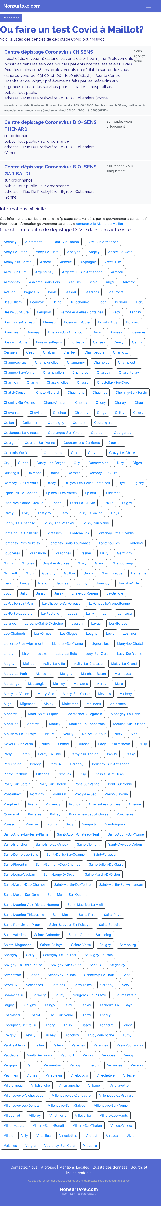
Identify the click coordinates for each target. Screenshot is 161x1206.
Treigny (10, 1035)
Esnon (56, 503)
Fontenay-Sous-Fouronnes (69, 543)
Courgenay (122, 433)
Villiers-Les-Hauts (114, 1115)
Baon (52, 292)
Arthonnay (12, 282)
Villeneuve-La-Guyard (116, 1095)
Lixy (25, 653)
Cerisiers (11, 352)
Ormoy (63, 744)
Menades (81, 684)
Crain (75, 453)
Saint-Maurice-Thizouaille (24, 915)
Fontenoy (135, 543)
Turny (127, 1035)
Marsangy (11, 684)
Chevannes (12, 412)
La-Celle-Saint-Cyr (19, 603)
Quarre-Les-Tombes (104, 804)
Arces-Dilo (112, 262)
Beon (102, 302)
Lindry (9, 653)
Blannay (135, 312)
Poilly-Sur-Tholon (52, 784)
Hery (7, 583)
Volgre (30, 1145)
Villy (24, 1135)
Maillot (28, 663)
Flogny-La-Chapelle (19, 523)
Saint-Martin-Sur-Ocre (21, 894)
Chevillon (37, 412)
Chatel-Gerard (47, 392)
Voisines (10, 1145)
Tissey (86, 1025)
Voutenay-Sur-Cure (59, 1145)
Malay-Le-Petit (15, 674)
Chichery (81, 412)
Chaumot (99, 392)
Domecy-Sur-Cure (103, 473)
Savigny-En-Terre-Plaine (23, 965)
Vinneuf (91, 1135)
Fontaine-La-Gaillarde (21, 533)
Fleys (115, 513)
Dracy (51, 483)
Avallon (9, 292)
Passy (130, 754)
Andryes (73, 252)
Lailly (90, 613)
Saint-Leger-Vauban (19, 874)
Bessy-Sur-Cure (16, 312)
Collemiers (30, 422)
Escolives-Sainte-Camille (23, 503)
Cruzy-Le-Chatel (122, 453)
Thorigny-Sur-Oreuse (20, 1025)
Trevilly (29, 1035)
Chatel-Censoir (16, 392)
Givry (82, 563)
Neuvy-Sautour (94, 734)
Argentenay (44, 272)
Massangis (36, 684)
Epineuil (91, 493)
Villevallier (83, 1115)
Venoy (129, 1055)
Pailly (143, 744)
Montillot (11, 724)
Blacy (116, 312)
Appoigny (88, 262)
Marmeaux (122, 674)
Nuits (46, 744)
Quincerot (11, 814)
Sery (125, 985)
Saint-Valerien (15, 935)
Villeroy (35, 1115)
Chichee (59, 412)
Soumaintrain (126, 995)
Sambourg (128, 945)
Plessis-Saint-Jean (109, 774)
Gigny (8, 563)
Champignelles (46, 362)
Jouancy (102, 583)
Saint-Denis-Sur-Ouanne (66, 854)
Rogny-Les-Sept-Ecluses (88, 814)
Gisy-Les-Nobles (56, 563)
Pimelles (64, 774)
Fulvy (104, 553)
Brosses (116, 332)
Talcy (68, 1005)
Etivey (9, 513)
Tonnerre (107, 1025)
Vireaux (112, 1135)
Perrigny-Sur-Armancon (110, 764)
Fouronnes (63, 553)
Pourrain (59, 794)
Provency (53, 804)
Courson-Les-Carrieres (82, 443)
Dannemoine (98, 463)
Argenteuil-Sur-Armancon (82, 272)
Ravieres (34, 814)
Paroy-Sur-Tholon (84, 754)
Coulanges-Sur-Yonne (65, 433)
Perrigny (76, 764)
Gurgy (88, 573)
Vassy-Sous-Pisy (130, 1045)
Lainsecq (125, 613)
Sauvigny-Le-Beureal (59, 955)
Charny (32, 382)
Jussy (58, 593)
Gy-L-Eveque (112, 573)
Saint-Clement (88, 844)
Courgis (10, 443)
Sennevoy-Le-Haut (99, 975)
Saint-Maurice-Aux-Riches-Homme (31, 904)
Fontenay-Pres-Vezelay (22, 543)
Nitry (118, 734)
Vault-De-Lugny (39, 1055)
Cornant (79, 422)
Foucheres (12, 553)
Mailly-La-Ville (53, 663)
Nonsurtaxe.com (21, 6)
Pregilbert (11, 804)
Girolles (28, 563)
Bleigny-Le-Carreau (19, 322)
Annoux (66, 262)
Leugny (91, 633)
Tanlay (86, 1005)
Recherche (11, 18)
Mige (8, 704)
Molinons (94, 704)
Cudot (23, 463)
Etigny (127, 503)
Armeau (117, 272)
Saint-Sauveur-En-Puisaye (69, 925)
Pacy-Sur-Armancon (114, 744)
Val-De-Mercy (15, 1045)
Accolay (10, 242)
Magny (9, 663)
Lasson (77, 623)
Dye (121, 483)
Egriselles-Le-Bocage (21, 493)
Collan (9, 422)
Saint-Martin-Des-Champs (24, 884)
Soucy (59, 995)
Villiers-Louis (14, 1125)
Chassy (82, 382)
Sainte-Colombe (47, 935)
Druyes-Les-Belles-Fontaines (87, 483)
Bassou (70, 292)
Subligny (29, 1005)
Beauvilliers (13, 302)
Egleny (138, 483)
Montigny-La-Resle (126, 714)
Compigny (56, 422)
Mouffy (54, 724)
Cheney (81, 402)
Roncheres (125, 814)
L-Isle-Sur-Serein (85, 593)
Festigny (44, 513)
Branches (11, 332)
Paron (25, 754)
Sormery (39, 995)
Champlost (126, 362)
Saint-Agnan (115, 824)
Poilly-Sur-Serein (17, 784)
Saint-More (61, 915)
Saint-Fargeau (104, 854)
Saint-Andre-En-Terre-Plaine (26, 834)
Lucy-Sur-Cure (96, 653)
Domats (74, 473)
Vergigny (11, 1065)
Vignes (31, 1075)
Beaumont (115, 292)
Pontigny (37, 794)
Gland (99, 563)
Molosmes (117, 704)
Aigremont (33, 242)
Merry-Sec (46, 694)
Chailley (69, 352)
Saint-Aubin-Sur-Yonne (126, 834)
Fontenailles (79, 533)
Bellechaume (80, 302)
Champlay (101, 362)
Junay (40, 593)
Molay (48, 704)
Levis (110, 633)
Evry (25, 513)
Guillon (69, 573)
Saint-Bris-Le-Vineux (52, 844)
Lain (106, 613)
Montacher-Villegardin (84, 714)
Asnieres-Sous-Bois (44, 282)
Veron (94, 1065)
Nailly (49, 734)
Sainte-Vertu (81, 945)
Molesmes (70, 704)
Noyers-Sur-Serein (18, 744)
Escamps (113, 493)
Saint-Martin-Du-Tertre (72, 884)
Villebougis (79, 1075)
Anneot (45, 262)
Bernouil (121, 302)
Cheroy (120, 402)
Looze (42, 653)
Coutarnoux (53, 453)
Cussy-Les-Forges (50, 463)
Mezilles (104, 694)
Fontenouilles (109, 543)
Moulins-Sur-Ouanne (129, 724)
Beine (57, 302)
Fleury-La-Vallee (89, 513)
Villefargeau (13, 1085)
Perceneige (12, 764)
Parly (8, 754)
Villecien (129, 1075)
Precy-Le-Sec (85, 794)
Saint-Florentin (15, 864)
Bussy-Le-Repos (49, 342)
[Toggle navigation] (148, 6)
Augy (110, 282)
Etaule (108, 503)
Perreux (55, 764)
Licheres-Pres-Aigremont (23, 643)
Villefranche (40, 1085)
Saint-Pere (87, 915)
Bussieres (138, 332)
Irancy (25, 583)
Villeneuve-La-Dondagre (71, 1095)
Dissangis (11, 473)
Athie (93, 282)
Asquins (74, 282)
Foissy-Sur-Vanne (96, 523)
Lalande (10, 623)
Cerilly (137, 342)
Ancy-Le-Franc (15, 252)
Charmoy (11, 382)
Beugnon (44, 312)
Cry (6, 463)
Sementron (12, 975)
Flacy (64, 513)
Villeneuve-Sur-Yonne (111, 1105)
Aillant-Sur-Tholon (64, 242)
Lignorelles (100, 643)
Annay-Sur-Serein (17, 262)
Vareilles (78, 1045)
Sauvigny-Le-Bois (99, 955)
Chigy (101, 412)
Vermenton (52, 1065)
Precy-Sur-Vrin (116, 794)
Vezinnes (11, 1075)
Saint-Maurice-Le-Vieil (85, 904)
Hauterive (138, 573)
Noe (134, 734)
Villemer (94, 1085)
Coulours (98, 433)
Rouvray (32, 824)
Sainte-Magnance (17, 945)
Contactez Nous (24, 1167)
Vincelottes (68, 1135)
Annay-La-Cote (120, 252)
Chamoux (120, 352)
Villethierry (57, 1115)
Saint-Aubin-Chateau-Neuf (78, 834)
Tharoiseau (12, 1015)
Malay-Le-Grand (124, 663)
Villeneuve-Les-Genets (21, 1105)
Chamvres (80, 372)
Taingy (50, 1005)
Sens (126, 975)
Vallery (57, 1045)
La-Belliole (114, 593)
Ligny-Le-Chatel (130, 643)
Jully (23, 593)
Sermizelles (83, 985)
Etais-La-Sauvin (82, 503)
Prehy (32, 804)
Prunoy (74, 804)
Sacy (70, 824)
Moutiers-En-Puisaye (20, 734)
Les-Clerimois (15, 633)
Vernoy (75, 1065)
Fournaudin (37, 553)
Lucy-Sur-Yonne (129, 653)
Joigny (82, 583)
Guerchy (48, 573)
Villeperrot (12, 1115)
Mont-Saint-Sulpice (43, 714)
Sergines (58, 985)
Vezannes (114, 1065)
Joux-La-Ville (128, 583)
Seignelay (117, 965)
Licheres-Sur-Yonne (67, 643)
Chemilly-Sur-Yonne (19, 402)
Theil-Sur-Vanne (61, 1015)
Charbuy (103, 372)
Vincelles (43, 1135)
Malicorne (43, 674)
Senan (34, 975)
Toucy (127, 1025)
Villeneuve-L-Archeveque (23, 1095)
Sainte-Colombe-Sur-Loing (90, 935)
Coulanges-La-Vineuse (21, 433)
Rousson (10, 824)
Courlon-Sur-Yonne (40, 443)
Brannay (33, 332)
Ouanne (84, 744)
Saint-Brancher (15, 844)
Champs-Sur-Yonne (19, 372)
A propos (48, 1167)
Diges (137, 463)
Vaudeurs (11, 1055)
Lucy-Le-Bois (66, 653)
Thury (67, 1025)
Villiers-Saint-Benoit (48, 1125)
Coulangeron (104, 422)
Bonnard (132, 322)
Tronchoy (71, 1035)
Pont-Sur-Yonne (120, 784)
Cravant (94, 453)
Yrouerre (90, 1145)
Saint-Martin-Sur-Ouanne (67, 894)
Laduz (72, 613)
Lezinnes (130, 633)
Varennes (100, 1045)
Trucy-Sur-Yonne (101, 1035)
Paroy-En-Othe (50, 754)
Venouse (108, 1055)
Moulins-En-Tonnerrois (87, 724)
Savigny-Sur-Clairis (66, 965)
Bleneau (49, 322)
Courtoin (115, 443)
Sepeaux (10, 985)
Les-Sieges (68, 633)
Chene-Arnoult (55, 402)
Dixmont (34, 473)
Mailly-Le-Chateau (88, 663)
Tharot (35, 1015)
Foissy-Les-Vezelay (59, 523)
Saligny (105, 945)
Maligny (66, 674)
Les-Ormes (42, 633)
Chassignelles (57, 382)
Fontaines (54, 533)
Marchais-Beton (93, 674)
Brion (97, 332)
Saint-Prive (112, 915)
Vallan (39, 1045)
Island (42, 583)
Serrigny (106, 985)
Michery (125, 694)
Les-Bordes (118, 623)
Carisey (99, 342)
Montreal (33, 724)
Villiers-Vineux (121, 1125)
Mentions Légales (74, 1167)
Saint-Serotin (109, 925)
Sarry (30, 955)
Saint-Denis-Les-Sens (21, 854)
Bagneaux (31, 292)
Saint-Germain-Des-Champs (58, 864)
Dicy (120, 463)
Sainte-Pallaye (51, 945)
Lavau (96, 623)
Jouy (8, 593)
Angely (94, 252)
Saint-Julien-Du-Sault (106, 864)
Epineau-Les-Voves (61, 493)
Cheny (101, 402)
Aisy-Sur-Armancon (102, 242)
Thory (50, 1025)
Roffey (55, 814)
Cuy (77, 463)
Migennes (27, 704)
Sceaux (95, 965)
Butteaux (77, 342)
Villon (8, 1135)
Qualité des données (109, 1167)
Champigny (76, 362)
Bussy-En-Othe (15, 342)
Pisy (82, 774)
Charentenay (129, 372)
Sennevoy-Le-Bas (62, 975)
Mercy (101, 684)
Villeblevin (54, 1075)
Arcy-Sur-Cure (15, 272)
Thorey (105, 1015)
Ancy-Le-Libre (47, 252)
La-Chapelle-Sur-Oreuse (61, 603)
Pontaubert (13, 794)
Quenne (135, 804)
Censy (118, 342)
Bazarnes (91, 292)
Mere (119, 684)
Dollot (54, 473)
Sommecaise (14, 995)
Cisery (138, 412)
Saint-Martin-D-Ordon (102, 874)
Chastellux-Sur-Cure (113, 382)
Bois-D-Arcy (108, 322)
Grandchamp (123, 563)
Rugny (52, 824)
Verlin (30, 1065)
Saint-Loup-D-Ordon (60, 874)
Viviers (132, 1135)
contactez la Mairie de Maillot (99, 224)
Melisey (59, 684)
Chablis (49, 352)
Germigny (124, 553)
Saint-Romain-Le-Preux (22, 925)
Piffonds (42, 774)
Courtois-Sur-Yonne (19, 453)
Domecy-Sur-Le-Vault (21, 483)
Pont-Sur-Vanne (87, 784)
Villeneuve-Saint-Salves (66, 1105)
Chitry (120, 412)
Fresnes (85, 553)
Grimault (10, 573)
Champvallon (53, 372)
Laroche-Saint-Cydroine (44, 623)
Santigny (11, 955)
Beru (139, 302)
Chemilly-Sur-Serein (131, 392)
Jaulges (62, 583)
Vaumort (67, 1055)
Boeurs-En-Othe (77, 322)
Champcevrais (15, 362)
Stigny (9, 1005)
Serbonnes (34, 985)
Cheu (139, 402)
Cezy (30, 352)
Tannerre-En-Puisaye (116, 1005)
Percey (35, 764)
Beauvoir (37, 302)
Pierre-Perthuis (15, 774)
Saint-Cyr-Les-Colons (125, 844)
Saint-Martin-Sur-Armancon (121, 884)
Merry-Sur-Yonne (76, 694)
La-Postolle (50, 613)
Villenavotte (119, 1085)
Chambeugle (94, 352)
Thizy (86, 1015)
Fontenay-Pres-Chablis (115, 533)
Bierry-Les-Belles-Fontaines (81, 312)
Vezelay (137, 1065)
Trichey (50, 1035)
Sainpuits (89, 824)
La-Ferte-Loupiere (18, 613)
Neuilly (68, 734)
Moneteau (11, 714)
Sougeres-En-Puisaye (90, 995)
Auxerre (129, 282)
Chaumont (76, 392)
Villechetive (105, 1075)
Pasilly (112, 754)
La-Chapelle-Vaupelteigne (109, 603)
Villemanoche (69, 1085)
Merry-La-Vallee (16, 694)
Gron (30, 573)
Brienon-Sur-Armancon (66, 332)
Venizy (88, 1055)
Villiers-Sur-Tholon (87, 1125)
